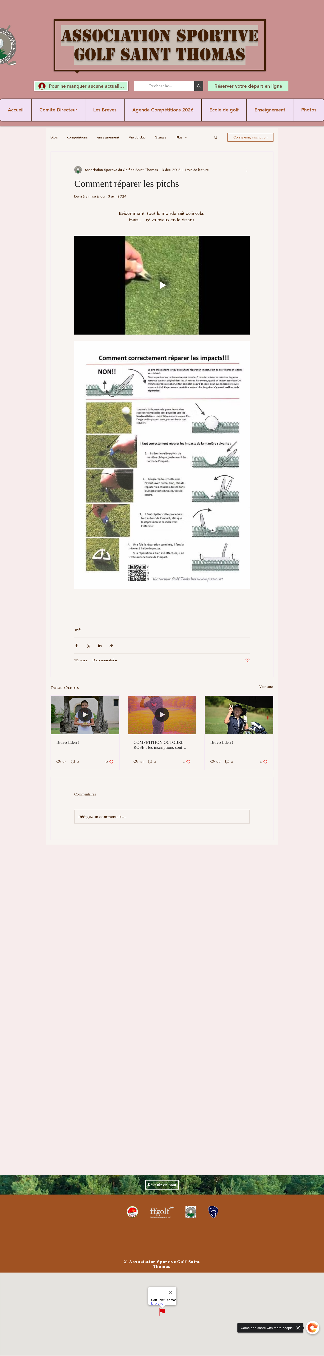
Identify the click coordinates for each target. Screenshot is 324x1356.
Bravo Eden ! (67, 742)
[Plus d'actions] (247, 170)
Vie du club (137, 137)
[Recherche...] (198, 86)
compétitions (77, 137)
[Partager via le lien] (111, 645)
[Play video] (162, 285)
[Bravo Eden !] (85, 715)
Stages (160, 137)
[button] (215, 137)
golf (78, 629)
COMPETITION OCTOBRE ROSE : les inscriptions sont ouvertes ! (159, 745)
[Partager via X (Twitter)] (88, 645)
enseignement (108, 137)
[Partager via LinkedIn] (99, 645)
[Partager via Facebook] (76, 645)
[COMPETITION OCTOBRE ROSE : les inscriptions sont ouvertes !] (162, 715)
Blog (54, 137)
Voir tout (266, 687)
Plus (179, 137)
